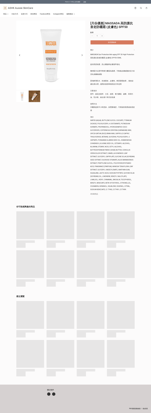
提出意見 (145, 408)
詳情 (85, 2)
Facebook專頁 (45, 14)
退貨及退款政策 (136, 408)
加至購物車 (112, 42)
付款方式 (15, 14)
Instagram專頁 (58, 14)
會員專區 (33, 14)
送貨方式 (24, 14)
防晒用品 (94, 194)
